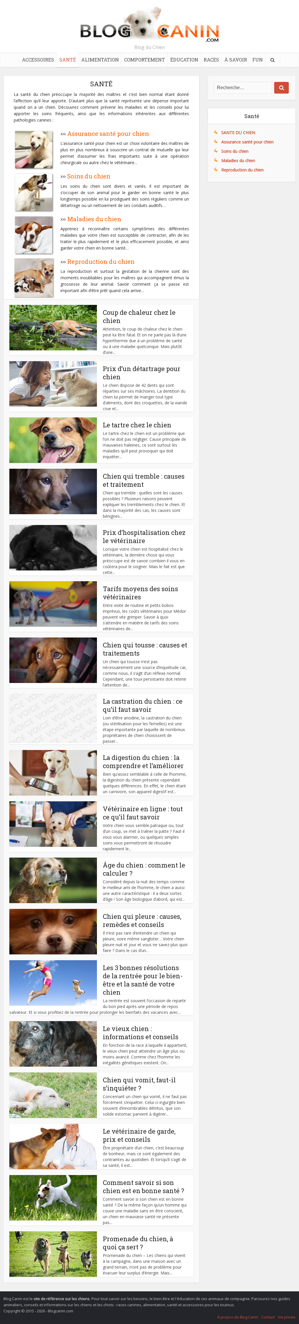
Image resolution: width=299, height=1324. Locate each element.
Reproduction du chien (101, 261)
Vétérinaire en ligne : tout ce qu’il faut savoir (143, 813)
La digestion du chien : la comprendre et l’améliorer (143, 761)
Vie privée (286, 1317)
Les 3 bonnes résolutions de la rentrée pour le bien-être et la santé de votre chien (143, 979)
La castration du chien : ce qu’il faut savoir (142, 705)
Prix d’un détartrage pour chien (141, 372)
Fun (257, 60)
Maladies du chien (94, 219)
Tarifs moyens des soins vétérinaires (140, 592)
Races (211, 60)
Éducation (184, 60)
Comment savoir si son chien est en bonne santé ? (143, 1186)
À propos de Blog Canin (237, 1317)
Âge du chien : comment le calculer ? (144, 869)
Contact (268, 1317)
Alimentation (100, 60)
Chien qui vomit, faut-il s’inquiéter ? (139, 1084)
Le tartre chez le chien (137, 425)
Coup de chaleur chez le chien (139, 316)
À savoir (235, 60)
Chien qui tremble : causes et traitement (144, 480)
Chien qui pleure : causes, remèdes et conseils (142, 920)
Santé (67, 60)
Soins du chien (88, 176)
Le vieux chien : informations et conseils (140, 1032)
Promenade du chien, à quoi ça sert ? (138, 1243)
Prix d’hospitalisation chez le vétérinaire (144, 536)
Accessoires (38, 60)
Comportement (144, 60)
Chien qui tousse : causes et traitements (145, 649)
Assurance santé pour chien (108, 133)
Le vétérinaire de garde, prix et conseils (139, 1135)
